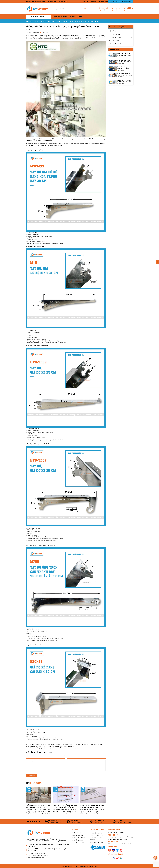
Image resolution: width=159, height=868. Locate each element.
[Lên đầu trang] (155, 853)
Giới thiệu (64, 17)
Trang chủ (56, 17)
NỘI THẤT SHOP (113, 31)
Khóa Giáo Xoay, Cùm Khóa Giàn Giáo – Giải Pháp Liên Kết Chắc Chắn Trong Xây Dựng (124, 54)
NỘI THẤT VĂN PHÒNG (115, 37)
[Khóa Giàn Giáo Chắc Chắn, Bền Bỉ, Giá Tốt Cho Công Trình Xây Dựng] (113, 61)
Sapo (95, 866)
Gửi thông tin (31, 775)
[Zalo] (109, 858)
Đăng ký (85, 1)
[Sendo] (121, 850)
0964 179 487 (113, 835)
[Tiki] (117, 850)
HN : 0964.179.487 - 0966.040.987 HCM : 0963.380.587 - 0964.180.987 (38, 854)
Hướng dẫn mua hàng (96, 833)
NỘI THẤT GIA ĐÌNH (114, 40)
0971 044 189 (113, 842)
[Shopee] (109, 850)
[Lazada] (113, 850)
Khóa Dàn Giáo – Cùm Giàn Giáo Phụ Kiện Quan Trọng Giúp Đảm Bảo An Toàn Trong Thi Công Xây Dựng (124, 74)
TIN (34, 782)
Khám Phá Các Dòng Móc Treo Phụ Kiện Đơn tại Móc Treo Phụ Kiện (92, 806)
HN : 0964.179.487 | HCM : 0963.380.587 (121, 1)
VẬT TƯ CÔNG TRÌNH (115, 44)
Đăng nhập (93, 1)
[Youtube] (117, 858)
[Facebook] (113, 858)
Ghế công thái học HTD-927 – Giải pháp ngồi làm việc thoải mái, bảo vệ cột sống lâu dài (38, 806)
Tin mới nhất (114, 50)
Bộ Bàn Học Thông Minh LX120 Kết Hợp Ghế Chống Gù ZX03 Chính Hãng (124, 81)
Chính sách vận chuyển (97, 842)
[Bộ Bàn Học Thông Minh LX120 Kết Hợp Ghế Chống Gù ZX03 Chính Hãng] (113, 81)
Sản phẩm (72, 17)
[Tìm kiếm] (85, 9)
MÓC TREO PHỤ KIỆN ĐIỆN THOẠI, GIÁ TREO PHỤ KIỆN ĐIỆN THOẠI (65, 806)
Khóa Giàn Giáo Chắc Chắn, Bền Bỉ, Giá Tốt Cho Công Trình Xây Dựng (124, 61)
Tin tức (80, 17)
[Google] (121, 858)
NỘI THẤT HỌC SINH (114, 34)
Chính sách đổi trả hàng (97, 835)
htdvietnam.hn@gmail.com (36, 857)
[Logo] (38, 9)
